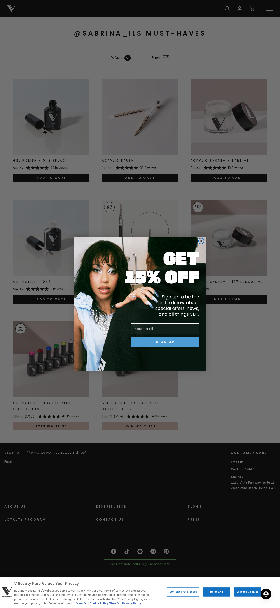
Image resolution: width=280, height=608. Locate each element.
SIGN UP (165, 341)
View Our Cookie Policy (92, 603)
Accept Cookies (247, 592)
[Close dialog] (201, 241)
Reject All (216, 592)
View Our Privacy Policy (125, 603)
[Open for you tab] (266, 594)
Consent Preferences (183, 592)
